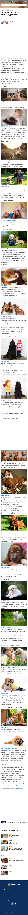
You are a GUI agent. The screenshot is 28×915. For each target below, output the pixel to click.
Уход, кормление (11, 822)
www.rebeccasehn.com (7, 161)
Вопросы (6, 891)
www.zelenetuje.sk (6, 285)
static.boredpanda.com (7, 126)
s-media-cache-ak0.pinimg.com (9, 220)
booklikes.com (5, 600)
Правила (16, 894)
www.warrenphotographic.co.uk (9, 748)
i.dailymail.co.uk (5, 361)
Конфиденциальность (19, 891)
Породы (3, 822)
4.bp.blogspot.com (6, 462)
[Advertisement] (14, 40)
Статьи (5, 889)
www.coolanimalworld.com (8, 627)
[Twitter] (3, 23)
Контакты (16, 889)
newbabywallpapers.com (7, 248)
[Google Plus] (7, 23)
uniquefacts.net (5, 186)
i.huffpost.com (5, 102)
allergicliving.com (5, 693)
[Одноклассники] (5, 23)
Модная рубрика (8, 894)
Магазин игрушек (8, 896)
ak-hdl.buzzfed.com (6, 400)
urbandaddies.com (6, 316)
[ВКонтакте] (2, 23)
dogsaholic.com (5, 532)
